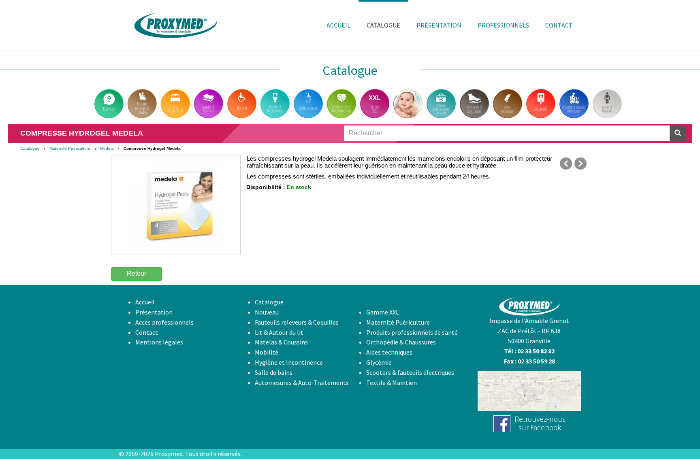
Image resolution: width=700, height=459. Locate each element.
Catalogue (30, 148)
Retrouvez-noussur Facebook (540, 423)
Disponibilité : (265, 187)
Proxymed (169, 454)
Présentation (154, 312)
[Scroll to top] (674, 433)
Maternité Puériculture (69, 148)
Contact (146, 332)
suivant (580, 163)
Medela (107, 148)
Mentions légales (159, 342)
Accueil (145, 302)
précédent (566, 163)
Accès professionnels (164, 322)
